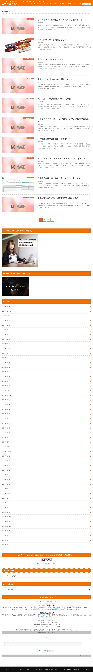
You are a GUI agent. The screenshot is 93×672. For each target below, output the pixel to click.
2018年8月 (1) (6, 367)
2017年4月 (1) (6, 428)
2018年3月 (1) (6, 376)
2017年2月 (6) (6, 432)
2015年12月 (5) (6, 493)
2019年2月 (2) (6, 344)
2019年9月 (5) (6, 320)
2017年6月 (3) (6, 418)
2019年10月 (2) (6, 315)
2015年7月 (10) (6, 517)
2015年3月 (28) (6, 535)
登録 (41, 651)
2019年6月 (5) (6, 334)
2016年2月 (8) (6, 489)
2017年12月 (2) (6, 390)
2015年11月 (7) (6, 498)
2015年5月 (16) (6, 526)
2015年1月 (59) (6, 545)
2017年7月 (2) (6, 414)
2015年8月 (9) (6, 512)
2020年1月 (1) (6, 306)
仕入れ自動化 (62, 3)
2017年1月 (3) (6, 437)
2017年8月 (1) (6, 409)
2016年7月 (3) (6, 465)
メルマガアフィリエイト (49, 3)
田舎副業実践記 (10, 3)
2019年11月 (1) (6, 311)
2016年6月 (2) (6, 470)
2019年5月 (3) (6, 339)
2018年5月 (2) (6, 372)
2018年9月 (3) (6, 362)
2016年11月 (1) (6, 446)
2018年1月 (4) (6, 386)
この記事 (55, 609)
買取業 (69, 3)
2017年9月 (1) (6, 404)
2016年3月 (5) (6, 484)
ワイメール (88, 655)
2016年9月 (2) (6, 456)
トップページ (31, 3)
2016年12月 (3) (6, 442)
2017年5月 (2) (6, 423)
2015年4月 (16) (6, 531)
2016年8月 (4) (6, 460)
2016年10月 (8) (6, 451)
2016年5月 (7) (6, 475)
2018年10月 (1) (6, 358)
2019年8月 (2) (6, 325)
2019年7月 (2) (6, 329)
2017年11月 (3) (6, 395)
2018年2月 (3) (6, 381)
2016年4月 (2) (6, 479)
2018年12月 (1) (6, 348)
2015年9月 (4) (6, 507)
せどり (39, 3)
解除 (45, 651)
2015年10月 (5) (6, 503)
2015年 (9, 8)
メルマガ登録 (77, 3)
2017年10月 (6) (6, 400)
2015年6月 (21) (6, 521)
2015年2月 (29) (6, 540)
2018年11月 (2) (6, 353)
